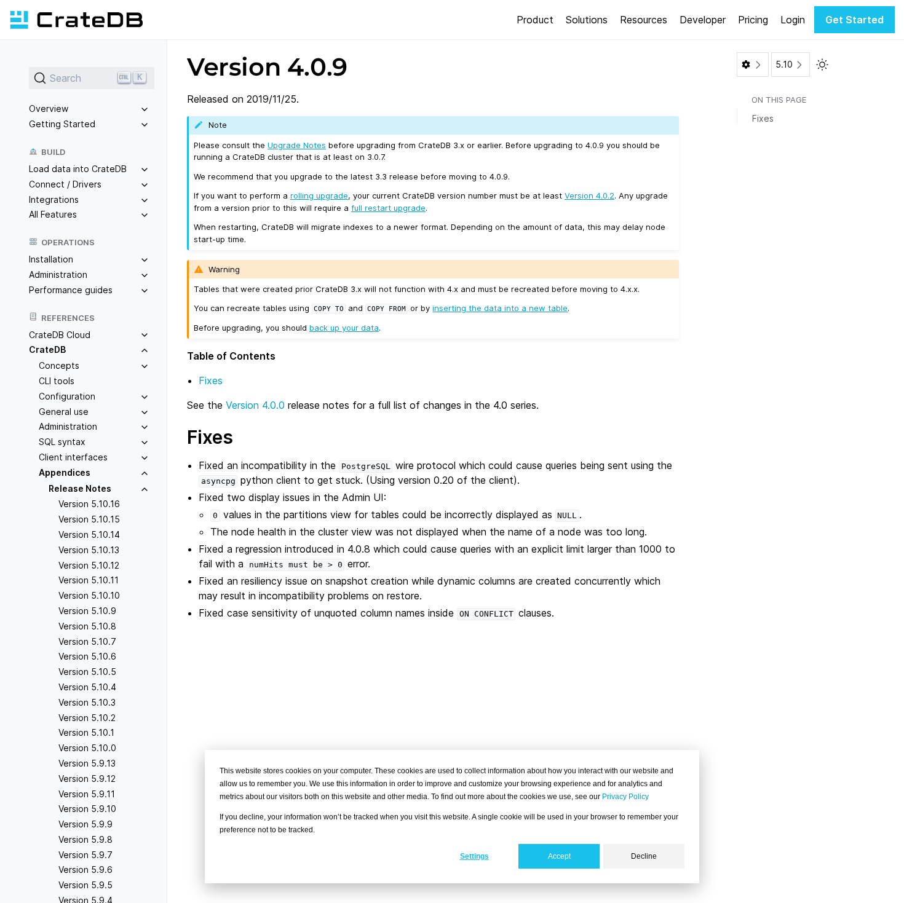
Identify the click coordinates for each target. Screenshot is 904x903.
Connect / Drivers (65, 183)
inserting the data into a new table (500, 308)
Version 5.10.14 (89, 534)
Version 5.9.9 (85, 824)
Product (535, 20)
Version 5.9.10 (87, 808)
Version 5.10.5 (87, 671)
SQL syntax (62, 441)
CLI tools (56, 381)
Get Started (854, 20)
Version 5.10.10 (89, 595)
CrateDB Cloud (59, 334)
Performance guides (71, 289)
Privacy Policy (625, 796)
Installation (51, 259)
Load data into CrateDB (78, 169)
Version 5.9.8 (85, 839)
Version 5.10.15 (89, 519)
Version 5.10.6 (87, 656)
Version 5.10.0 (87, 748)
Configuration (67, 395)
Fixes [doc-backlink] (210, 437)
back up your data (344, 328)
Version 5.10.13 (88, 549)
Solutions (587, 20)
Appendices (64, 472)
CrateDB (47, 349)
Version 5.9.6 (85, 869)
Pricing (753, 20)
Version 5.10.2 (87, 717)
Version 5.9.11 (86, 793)
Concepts (59, 365)
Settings (474, 856)
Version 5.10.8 (87, 625)
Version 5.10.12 (88, 564)
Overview (48, 108)
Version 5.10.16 (89, 504)
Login (792, 20)
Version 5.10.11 (88, 580)
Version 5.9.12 (87, 778)
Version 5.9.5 (85, 885)
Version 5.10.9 (87, 610)
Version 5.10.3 (87, 701)
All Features (53, 214)
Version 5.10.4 (87, 687)
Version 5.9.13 (87, 762)
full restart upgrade (388, 208)
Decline (644, 856)
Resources (643, 20)
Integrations (54, 199)
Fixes (211, 380)
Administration (58, 274)
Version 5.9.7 (85, 854)
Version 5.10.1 (86, 732)
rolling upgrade (319, 195)
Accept (559, 856)
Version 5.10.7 (87, 641)
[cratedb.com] (76, 19)
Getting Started (62, 124)
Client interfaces (73, 457)
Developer (703, 20)
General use (64, 411)
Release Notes (80, 488)
